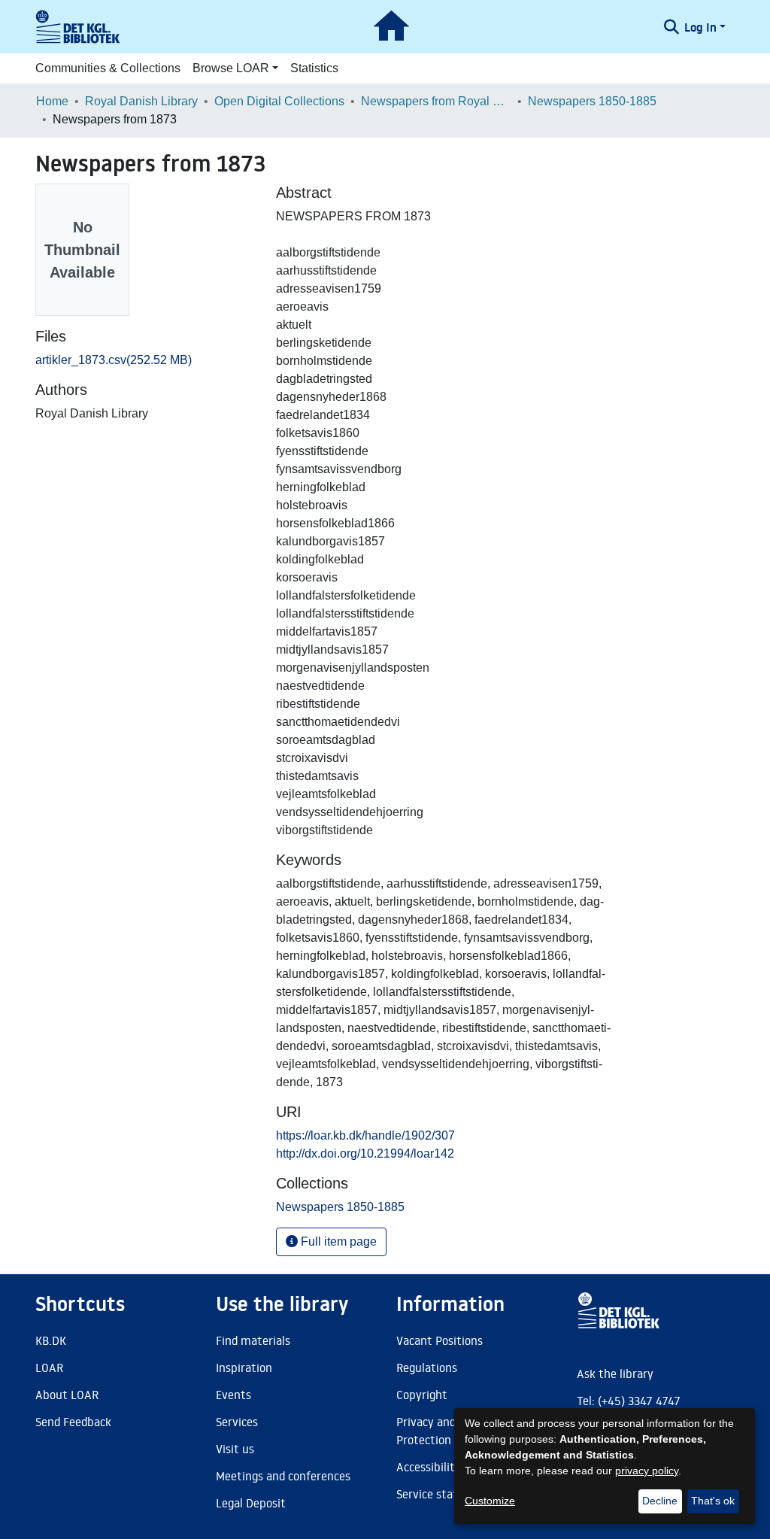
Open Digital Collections (279, 101)
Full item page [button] (337, 1241)
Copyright (421, 1394)
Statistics (314, 68)
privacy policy (646, 1471)
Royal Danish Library (141, 101)
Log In (700, 27)
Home (52, 101)
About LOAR (67, 1394)
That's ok (713, 1501)
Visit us (235, 1448)
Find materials (253, 1340)
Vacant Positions (439, 1340)
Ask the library (615, 1373)
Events (233, 1394)
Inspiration (244, 1367)
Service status (433, 1493)
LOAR (49, 1367)
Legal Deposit (251, 1502)
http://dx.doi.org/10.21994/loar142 (365, 1153)
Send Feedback (73, 1421)
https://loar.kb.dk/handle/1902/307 (365, 1135)
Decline (660, 1501)
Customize (490, 1501)
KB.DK (50, 1340)
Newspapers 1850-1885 (592, 101)
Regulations (426, 1367)
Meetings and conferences (283, 1475)
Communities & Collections (107, 68)
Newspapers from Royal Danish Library (436, 101)
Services (237, 1421)
